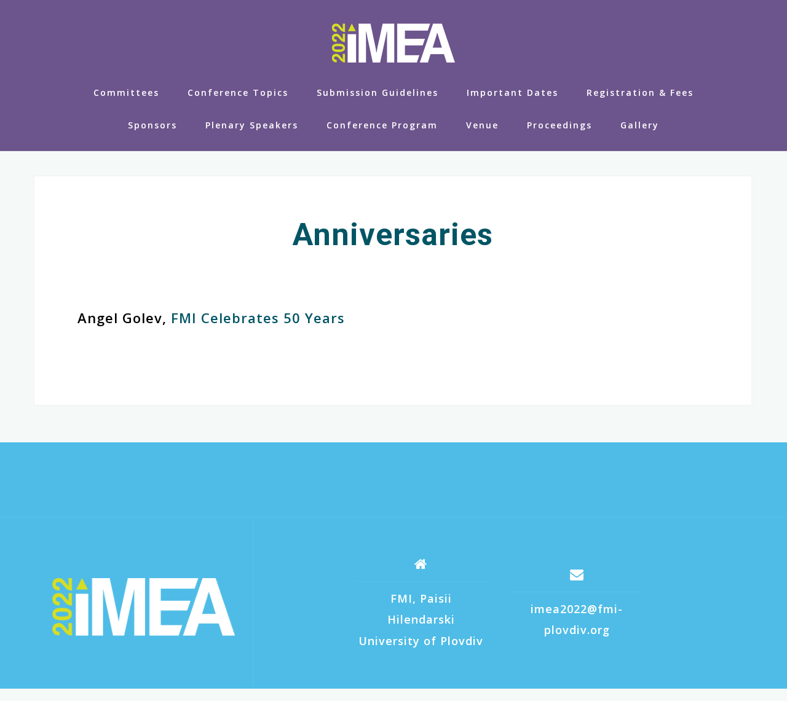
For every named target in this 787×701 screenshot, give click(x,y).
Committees (126, 92)
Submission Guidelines (377, 92)
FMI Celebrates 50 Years (258, 317)
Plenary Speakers (251, 125)
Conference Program (382, 125)
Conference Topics (238, 92)
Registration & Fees (640, 92)
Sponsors (152, 125)
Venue (482, 125)
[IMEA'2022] (143, 607)
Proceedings (559, 125)
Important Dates (512, 92)
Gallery (639, 125)
